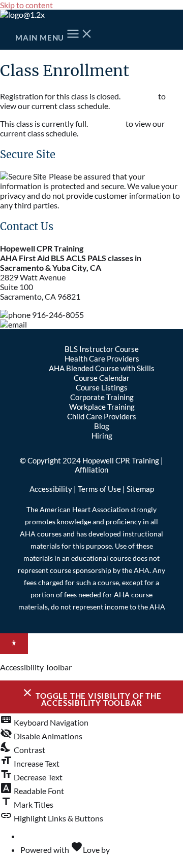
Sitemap (140, 488)
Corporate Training (102, 397)
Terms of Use (99, 488)
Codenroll (128, 849)
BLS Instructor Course (102, 349)
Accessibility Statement (61, 836)
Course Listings (102, 387)
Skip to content (26, 5)
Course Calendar (102, 378)
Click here (139, 96)
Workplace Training (102, 407)
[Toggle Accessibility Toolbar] (14, 643)
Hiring (102, 435)
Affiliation (91, 469)
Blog (101, 426)
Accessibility (50, 488)
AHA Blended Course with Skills (102, 368)
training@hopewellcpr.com (74, 324)
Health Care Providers (102, 358)
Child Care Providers (101, 416)
